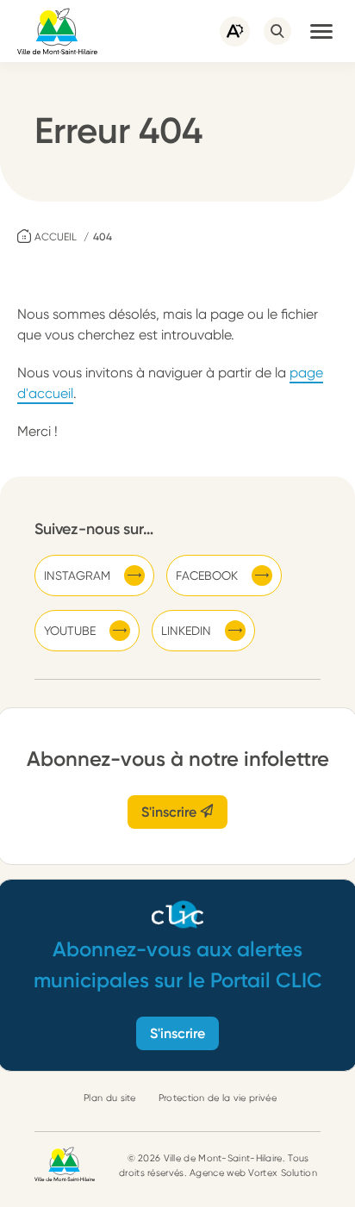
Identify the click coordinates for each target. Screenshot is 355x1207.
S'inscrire (170, 812)
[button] (321, 31)
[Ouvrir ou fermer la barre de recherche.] (277, 31)
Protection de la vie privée (218, 1098)
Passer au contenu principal (86, 8)
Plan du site (110, 1098)
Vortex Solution (282, 1173)
